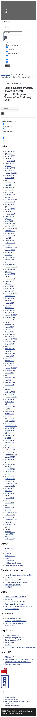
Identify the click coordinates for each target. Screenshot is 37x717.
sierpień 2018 (9, 344)
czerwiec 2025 (10, 182)
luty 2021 (8, 284)
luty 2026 (8, 166)
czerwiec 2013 (10, 493)
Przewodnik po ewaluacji (13, 585)
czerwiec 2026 (10, 156)
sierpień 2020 (9, 298)
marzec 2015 (9, 442)
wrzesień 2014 (10, 457)
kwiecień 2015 (10, 440)
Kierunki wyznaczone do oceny (15, 597)
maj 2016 (8, 409)
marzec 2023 (9, 240)
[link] (9, 17)
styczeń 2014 (9, 476)
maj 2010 (8, 522)
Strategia (8, 553)
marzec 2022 (9, 259)
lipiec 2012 (8, 505)
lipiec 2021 (8, 272)
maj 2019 (8, 322)
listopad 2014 (9, 452)
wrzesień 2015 (10, 428)
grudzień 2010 (10, 515)
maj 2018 (8, 351)
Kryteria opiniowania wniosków (15, 621)
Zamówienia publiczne (12, 664)
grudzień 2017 (10, 363)
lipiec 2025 (8, 180)
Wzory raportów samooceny (15, 604)
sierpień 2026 (9, 151)
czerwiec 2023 (10, 235)
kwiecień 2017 (10, 382)
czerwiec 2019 (10, 320)
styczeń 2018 (9, 361)
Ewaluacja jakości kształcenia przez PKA (18, 575)
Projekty (8, 645)
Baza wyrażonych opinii (13, 618)
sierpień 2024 (9, 204)
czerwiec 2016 (10, 406)
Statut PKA (8, 558)
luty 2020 (8, 305)
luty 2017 (8, 387)
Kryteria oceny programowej (15, 601)
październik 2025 (11, 173)
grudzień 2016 (10, 392)
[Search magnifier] (5, 37)
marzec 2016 (9, 414)
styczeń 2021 (9, 286)
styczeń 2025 (9, 192)
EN (6, 12)
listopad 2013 (9, 481)
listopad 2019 (9, 312)
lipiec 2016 (8, 404)
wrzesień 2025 (10, 175)
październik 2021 (11, 267)
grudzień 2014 (10, 450)
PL (6, 9)
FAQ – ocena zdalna (12, 609)
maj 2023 (8, 238)
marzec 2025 (9, 190)
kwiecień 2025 (10, 187)
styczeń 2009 (9, 536)
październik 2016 (11, 397)
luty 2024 (8, 219)
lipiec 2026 (8, 154)
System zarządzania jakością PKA (16, 582)
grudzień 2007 (10, 539)
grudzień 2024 (10, 195)
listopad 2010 (9, 517)
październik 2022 (11, 248)
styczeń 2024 (9, 221)
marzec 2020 (9, 303)
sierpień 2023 (9, 233)
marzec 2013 (9, 498)
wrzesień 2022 (10, 250)
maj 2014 (8, 467)
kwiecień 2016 (10, 411)
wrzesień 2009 (10, 524)
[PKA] (7, 27)
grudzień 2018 (10, 334)
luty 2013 (8, 500)
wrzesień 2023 (10, 231)
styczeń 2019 (9, 332)
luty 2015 (8, 445)
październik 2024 (11, 199)
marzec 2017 (9, 385)
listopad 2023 (9, 226)
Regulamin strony (10, 697)
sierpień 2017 (9, 373)
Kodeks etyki (9, 560)
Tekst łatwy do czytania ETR (13, 705)
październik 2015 (11, 426)
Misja (6, 551)
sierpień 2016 (9, 402)
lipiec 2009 (8, 527)
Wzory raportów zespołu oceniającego (18, 606)
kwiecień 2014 (10, 469)
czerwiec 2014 (10, 464)
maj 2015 (8, 438)
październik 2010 (11, 520)
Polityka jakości (10, 556)
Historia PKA (9, 548)
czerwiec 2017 (10, 378)
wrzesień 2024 (10, 202)
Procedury (8, 577)
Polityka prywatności (11, 699)
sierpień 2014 (9, 459)
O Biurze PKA (9, 657)
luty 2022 (8, 262)
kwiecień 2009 (10, 532)
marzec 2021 (9, 281)
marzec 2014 (9, 471)
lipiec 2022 (8, 255)
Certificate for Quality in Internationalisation (20, 647)
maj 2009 (8, 529)
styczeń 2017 (9, 390)
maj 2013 (8, 495)
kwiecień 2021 (10, 279)
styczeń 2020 (9, 308)
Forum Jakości (10, 642)
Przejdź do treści (6, 21)
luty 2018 (8, 358)
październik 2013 (11, 483)
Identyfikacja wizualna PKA (14, 565)
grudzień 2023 (10, 223)
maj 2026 (8, 158)
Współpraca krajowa (12, 635)
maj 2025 (8, 185)
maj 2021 (8, 276)
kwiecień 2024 (10, 214)
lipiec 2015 (8, 433)
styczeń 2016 (9, 418)
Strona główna (5, 75)
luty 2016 (8, 416)
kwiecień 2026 (10, 161)
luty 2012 (8, 510)
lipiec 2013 (8, 491)
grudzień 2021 (10, 264)
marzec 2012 (9, 508)
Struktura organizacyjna (13, 563)
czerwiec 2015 (10, 435)
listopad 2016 (9, 394)
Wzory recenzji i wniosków (14, 623)
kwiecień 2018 (10, 353)
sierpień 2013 (9, 488)
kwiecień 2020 (10, 300)
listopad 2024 (9, 197)
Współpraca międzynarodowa (15, 638)
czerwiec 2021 (10, 274)
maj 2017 (8, 380)
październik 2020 (11, 293)
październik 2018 (11, 339)
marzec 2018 (9, 356)
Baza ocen (8, 599)
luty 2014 (8, 474)
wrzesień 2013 (10, 486)
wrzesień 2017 (10, 370)
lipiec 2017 (8, 375)
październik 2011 (11, 512)
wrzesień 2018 (10, 341)
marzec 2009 (9, 534)
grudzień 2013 (10, 479)
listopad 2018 (9, 337)
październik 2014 (11, 455)
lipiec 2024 (8, 207)
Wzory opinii (9, 625)
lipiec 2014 (8, 462)
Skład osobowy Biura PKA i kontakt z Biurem (20, 659)
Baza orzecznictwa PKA (13, 580)
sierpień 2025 (9, 178)
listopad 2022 (9, 245)
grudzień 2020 (10, 288)
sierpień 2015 (9, 430)
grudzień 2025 (10, 168)
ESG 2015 (8, 587)
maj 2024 (8, 211)
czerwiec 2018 (10, 349)
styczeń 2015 (9, 447)
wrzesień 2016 (10, 399)
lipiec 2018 (8, 346)
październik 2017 (11, 368)
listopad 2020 (9, 291)
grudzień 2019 (10, 310)
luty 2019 (8, 329)
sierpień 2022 (9, 252)
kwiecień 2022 (10, 257)
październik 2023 (11, 228)
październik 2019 (11, 315)
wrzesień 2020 (10, 296)
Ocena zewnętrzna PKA (13, 640)
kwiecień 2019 (10, 325)
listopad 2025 (9, 170)
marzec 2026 (9, 163)
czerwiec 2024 (10, 209)
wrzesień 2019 (10, 317)
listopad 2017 (9, 365)
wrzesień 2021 (10, 269)
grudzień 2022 (10, 243)
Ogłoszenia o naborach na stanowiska (18, 662)
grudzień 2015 (10, 421)
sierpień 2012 (9, 503)
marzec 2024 (9, 216)
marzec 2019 (9, 327)
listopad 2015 (9, 423)
